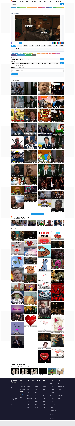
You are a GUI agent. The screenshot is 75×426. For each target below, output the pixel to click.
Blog (11, 387)
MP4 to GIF (51, 386)
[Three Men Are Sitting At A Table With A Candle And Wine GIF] (57, 156)
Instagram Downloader (52, 414)
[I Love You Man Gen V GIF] (44, 337)
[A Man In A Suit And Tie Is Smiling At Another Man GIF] (57, 142)
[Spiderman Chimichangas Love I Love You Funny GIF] (57, 292)
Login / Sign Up (22, 393)
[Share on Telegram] (59, 43)
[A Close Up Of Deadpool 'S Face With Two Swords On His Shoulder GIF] (17, 142)
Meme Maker (52, 398)
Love (28, 401)
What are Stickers (13, 402)
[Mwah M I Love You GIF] (44, 237)
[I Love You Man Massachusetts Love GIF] (57, 254)
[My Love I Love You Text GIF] (44, 325)
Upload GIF (21, 396)
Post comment (14, 74)
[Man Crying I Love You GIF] (44, 345)
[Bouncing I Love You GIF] (17, 309)
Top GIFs (21, 385)
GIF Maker (51, 385)
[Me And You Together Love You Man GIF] (44, 183)
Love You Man (15, 10)
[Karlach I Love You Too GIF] (30, 279)
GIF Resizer (52, 389)
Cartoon (28, 386)
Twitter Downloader (53, 411)
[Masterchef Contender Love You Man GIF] (57, 195)
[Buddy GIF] (47, 7)
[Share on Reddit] (60, 43)
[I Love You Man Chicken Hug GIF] (30, 298)
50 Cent (44, 407)
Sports (28, 407)
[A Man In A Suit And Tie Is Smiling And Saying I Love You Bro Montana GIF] (44, 170)
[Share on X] (54, 43)
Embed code (13, 61)
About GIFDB (13, 385)
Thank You (36, 386)
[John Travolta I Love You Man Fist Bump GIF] (30, 260)
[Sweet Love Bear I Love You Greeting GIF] (57, 324)
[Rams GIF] (43, 7)
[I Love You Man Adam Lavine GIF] (17, 317)
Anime (28, 383)
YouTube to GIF (52, 407)
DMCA (12, 390)
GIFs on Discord (60, 389)
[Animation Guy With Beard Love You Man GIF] (17, 190)
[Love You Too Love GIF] (17, 248)
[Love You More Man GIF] (44, 309)
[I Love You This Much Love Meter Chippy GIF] (17, 328)
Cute (28, 389)
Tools (45, 1)
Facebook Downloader (52, 418)
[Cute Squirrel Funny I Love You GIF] (57, 276)
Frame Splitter (52, 395)
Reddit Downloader (53, 415)
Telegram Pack (52, 405)
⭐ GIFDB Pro (22, 394)
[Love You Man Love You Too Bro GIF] (30, 235)
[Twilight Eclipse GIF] (23, 7)
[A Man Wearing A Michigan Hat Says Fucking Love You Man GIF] (17, 156)
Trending (39, 1)
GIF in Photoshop (60, 385)
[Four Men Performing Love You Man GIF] (57, 183)
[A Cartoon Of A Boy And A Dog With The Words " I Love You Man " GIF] (44, 156)
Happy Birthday (29, 398)
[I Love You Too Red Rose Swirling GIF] (17, 262)
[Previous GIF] (12, 28)
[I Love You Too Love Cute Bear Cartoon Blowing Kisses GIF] (30, 270)
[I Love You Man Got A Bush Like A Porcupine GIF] (30, 129)
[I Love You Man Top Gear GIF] (57, 340)
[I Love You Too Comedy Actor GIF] (30, 287)
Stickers (27, 1)
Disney (28, 392)
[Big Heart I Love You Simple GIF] (30, 320)
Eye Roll (36, 404)
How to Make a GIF (13, 401)
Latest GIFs (21, 382)
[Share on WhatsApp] (55, 43)
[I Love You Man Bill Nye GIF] (17, 236)
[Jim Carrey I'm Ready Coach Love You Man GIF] (17, 181)
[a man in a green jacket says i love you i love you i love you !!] (41, 223)
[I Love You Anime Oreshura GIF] (30, 252)
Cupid (43, 383)
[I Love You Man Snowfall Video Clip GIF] (57, 308)
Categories (22, 1)
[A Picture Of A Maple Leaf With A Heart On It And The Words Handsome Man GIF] (44, 115)
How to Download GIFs (14, 398)
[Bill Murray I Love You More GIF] (17, 342)
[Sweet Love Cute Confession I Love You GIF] (44, 280)
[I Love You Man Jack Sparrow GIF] (30, 310)
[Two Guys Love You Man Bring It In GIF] (30, 198)
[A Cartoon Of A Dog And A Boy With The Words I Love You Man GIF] (17, 115)
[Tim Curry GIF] (40, 7)
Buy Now (44, 405)
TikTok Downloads (60, 395)
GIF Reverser (52, 392)
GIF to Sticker (52, 401)
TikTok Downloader (53, 410)
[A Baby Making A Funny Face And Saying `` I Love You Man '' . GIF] (44, 88)
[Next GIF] (63, 28)
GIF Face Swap (52, 383)
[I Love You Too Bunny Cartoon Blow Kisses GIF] (57, 352)
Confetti (44, 389)
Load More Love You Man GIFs (37, 214)
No (35, 395)
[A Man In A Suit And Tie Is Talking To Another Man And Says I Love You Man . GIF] (44, 142)
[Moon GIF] (18, 7)
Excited (36, 389)
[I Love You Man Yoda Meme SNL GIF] (17, 297)
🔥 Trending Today (22, 386)
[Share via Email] (63, 43)
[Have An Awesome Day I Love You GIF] (44, 356)
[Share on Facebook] (52, 43)
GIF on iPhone (60, 383)
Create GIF (51, 1)
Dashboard (21, 397)
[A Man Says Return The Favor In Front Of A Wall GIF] (30, 115)
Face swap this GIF (14, 50)
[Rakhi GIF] (50, 7)
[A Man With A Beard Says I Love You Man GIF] (17, 170)
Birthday (28, 385)
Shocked (36, 405)
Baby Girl (44, 398)
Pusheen (28, 405)
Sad (35, 383)
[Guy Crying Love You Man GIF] (17, 202)
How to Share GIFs (13, 399)
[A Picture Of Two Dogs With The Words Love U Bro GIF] (44, 102)
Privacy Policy (13, 391)
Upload (56, 1)
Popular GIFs (12, 404)
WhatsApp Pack (52, 404)
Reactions (34, 1)
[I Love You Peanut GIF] (57, 235)
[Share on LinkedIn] (62, 43)
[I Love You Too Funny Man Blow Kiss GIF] (17, 275)
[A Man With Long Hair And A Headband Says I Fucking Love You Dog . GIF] (30, 156)
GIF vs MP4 (59, 392)
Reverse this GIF (29, 50)
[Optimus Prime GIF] (34, 7)
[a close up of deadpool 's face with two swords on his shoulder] (49, 223)
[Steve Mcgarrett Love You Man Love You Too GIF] (30, 181)
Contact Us (12, 388)
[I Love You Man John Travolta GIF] (57, 244)
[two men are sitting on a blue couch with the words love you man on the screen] (58, 223)
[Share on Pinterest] (57, 43)
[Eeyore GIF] (54, 7)
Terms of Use (13, 393)
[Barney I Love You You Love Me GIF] (57, 264)
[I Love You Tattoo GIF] (44, 251)
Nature (28, 404)
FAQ (11, 396)
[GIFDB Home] (11, 10)
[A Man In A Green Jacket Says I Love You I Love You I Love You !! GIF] (57, 129)
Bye (35, 398)
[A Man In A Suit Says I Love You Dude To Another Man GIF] (57, 170)
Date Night (44, 401)
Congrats (36, 401)
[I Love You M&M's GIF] (30, 244)
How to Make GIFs (60, 382)
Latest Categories (22, 383)
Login (61, 1)
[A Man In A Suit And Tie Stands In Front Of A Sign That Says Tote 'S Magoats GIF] (57, 88)
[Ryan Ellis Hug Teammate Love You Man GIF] (44, 203)
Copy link (12, 57)
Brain (43, 395)
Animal (28, 382)
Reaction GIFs (60, 398)
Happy (36, 382)
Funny (28, 395)
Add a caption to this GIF (22, 50)
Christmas (44, 386)
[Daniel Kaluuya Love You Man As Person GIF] (57, 205)
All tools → (52, 382)
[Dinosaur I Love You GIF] (44, 265)
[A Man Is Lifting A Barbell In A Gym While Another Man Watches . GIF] (17, 88)
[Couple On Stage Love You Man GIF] (30, 190)
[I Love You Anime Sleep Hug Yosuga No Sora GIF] (44, 295)
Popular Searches (22, 389)
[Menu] (63, 1)
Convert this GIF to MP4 (36, 50)
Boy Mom (44, 404)
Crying (36, 392)
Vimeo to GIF (52, 408)
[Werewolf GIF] (29, 7)
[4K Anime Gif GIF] (59, 7)
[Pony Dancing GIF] (17, 102)
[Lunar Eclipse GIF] (13, 7)
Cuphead (44, 385)
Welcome (36, 407)
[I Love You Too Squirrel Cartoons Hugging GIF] (17, 287)
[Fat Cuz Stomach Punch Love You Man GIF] (44, 195)
